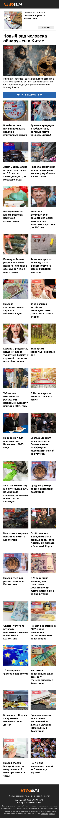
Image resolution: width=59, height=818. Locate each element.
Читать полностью (29, 94)
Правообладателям (47, 814)
